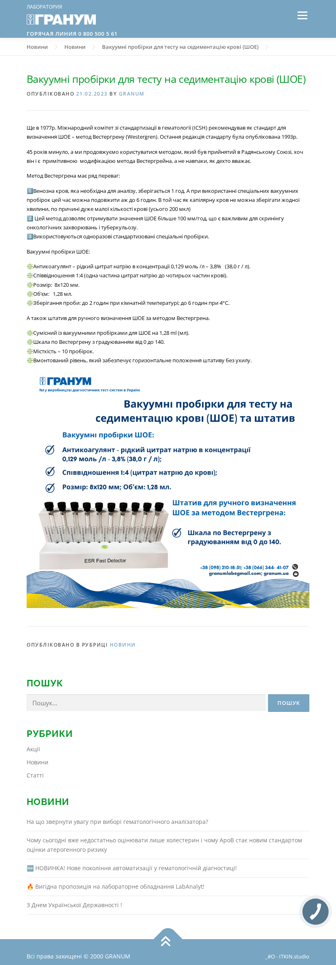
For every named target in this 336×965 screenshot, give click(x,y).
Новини (123, 644)
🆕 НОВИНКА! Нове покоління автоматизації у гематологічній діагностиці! (132, 868)
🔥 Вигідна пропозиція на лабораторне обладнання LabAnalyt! (115, 886)
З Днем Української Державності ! (74, 905)
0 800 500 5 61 (97, 33)
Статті (35, 775)
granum (132, 93)
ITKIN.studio (294, 956)
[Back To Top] (168, 939)
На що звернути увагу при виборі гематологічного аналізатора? (117, 822)
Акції (33, 749)
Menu (302, 15)
